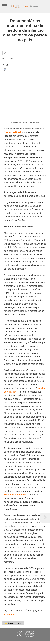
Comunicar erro (13, 623)
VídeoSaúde (10, 614)
